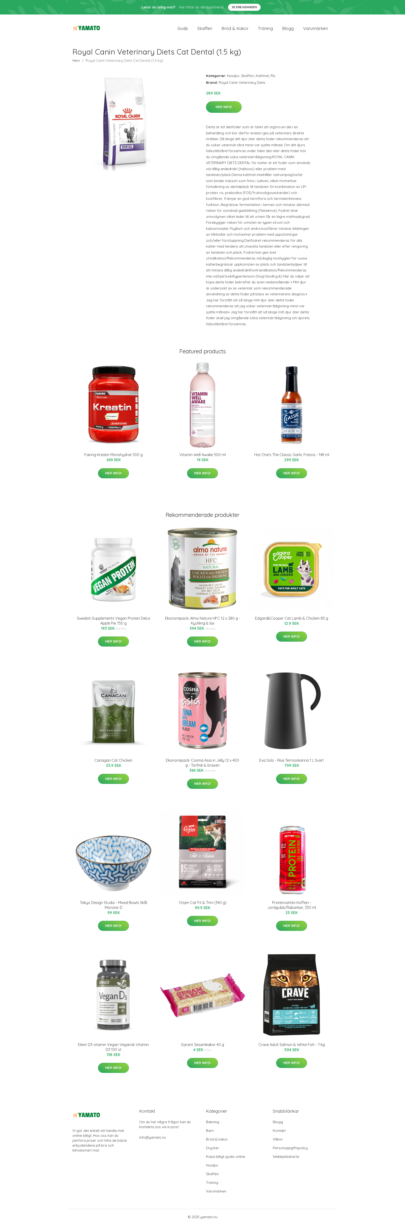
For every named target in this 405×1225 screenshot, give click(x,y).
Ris (272, 75)
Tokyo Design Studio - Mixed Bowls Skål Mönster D (113, 905)
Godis (182, 28)
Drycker (212, 1148)
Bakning (212, 1122)
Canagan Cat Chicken (113, 760)
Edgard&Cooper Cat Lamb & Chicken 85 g (291, 618)
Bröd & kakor (234, 28)
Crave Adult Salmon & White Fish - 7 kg (292, 1044)
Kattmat (262, 75)
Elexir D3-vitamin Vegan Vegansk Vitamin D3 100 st (113, 1047)
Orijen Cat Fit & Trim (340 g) (202, 902)
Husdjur (233, 75)
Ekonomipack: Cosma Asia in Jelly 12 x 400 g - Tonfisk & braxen (202, 763)
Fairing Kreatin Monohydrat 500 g (113, 454)
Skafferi (204, 28)
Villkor (278, 1139)
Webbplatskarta (286, 1156)
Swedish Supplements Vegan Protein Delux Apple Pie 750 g (113, 620)
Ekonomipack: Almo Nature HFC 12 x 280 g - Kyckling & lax (202, 620)
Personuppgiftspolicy (290, 1148)
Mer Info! (224, 107)
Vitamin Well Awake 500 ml (203, 454)
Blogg (288, 28)
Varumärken (315, 28)
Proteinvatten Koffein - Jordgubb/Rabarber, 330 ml (291, 905)
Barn (210, 1130)
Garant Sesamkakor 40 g (202, 1044)
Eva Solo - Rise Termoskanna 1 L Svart (291, 760)
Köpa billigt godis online (225, 1156)
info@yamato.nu (152, 1137)
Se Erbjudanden (244, 7)
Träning (265, 28)
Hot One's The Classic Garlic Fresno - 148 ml (291, 454)
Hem (76, 60)
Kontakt (279, 1130)
